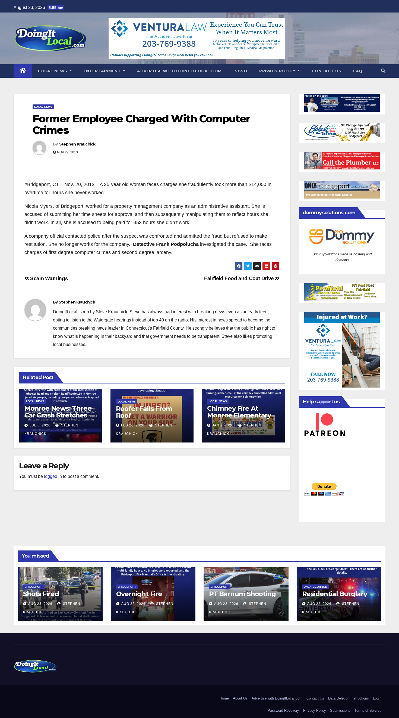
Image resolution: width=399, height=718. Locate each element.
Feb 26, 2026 (132, 425)
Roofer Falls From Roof (144, 412)
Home (224, 698)
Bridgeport (34, 586)
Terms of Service (367, 710)
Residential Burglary (334, 594)
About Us (240, 698)
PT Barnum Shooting (242, 594)
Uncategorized (315, 586)
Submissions (340, 710)
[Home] (23, 71)
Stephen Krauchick (77, 144)
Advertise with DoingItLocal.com (179, 71)
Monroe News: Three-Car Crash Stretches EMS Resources (58, 415)
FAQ (358, 71)
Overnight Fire (139, 594)
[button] (383, 71)
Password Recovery (283, 710)
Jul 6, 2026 (40, 425)
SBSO (241, 71)
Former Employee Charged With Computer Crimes (141, 124)
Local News (53, 71)
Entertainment (103, 71)
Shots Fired (41, 594)
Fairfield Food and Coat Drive (239, 278)
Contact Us (326, 71)
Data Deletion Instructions (348, 698)
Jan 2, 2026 (222, 425)
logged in (53, 476)
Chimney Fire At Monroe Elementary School (239, 415)
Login (377, 698)
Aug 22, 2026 (133, 604)
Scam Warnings (48, 278)
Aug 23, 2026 (40, 604)
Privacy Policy (278, 71)
